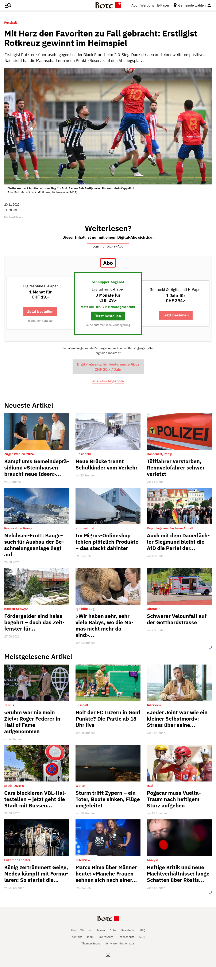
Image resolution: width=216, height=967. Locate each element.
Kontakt (77, 937)
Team (90, 937)
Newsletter (128, 930)
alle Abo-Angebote (108, 381)
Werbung (147, 5)
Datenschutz (126, 937)
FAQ (143, 930)
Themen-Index (91, 943)
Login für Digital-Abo (108, 246)
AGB (142, 937)
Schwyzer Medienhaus (120, 943)
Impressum (105, 937)
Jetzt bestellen (40, 311)
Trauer (101, 930)
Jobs (113, 930)
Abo (134, 5)
